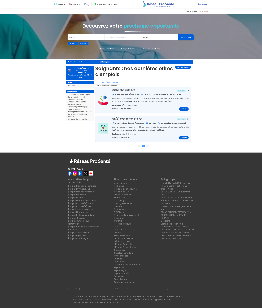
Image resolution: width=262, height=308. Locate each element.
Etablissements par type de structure (153, 299)
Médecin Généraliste (124, 244)
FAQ (131, 299)
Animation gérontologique (78, 107)
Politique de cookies (109, 302)
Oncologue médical (123, 253)
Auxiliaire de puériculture (125, 189)
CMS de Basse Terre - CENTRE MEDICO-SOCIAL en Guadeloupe (176, 234)
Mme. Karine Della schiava (130, 101)
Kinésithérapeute (122, 235)
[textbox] (86, 37)
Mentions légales (101, 296)
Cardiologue (120, 200)
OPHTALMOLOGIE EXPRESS (172, 238)
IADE (116, 226)
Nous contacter (155, 296)
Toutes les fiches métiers (122, 289)
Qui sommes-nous (81, 296)
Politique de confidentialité (85, 302)
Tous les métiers (73, 289)
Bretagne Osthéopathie (77, 119)
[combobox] (86, 37)
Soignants (92, 62)
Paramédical (73, 86)
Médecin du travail (123, 241)
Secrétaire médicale (124, 282)
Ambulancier (120, 186)
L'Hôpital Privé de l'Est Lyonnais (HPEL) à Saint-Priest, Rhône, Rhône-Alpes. (175, 186)
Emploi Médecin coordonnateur (84, 200)
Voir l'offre (184, 109)
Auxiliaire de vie (121, 191)
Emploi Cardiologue (78, 238)
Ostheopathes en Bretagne (79, 94)
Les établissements (103, 299)
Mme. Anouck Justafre (128, 130)
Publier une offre (137, 296)
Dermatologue (121, 209)
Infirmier (118, 232)
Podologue (119, 261)
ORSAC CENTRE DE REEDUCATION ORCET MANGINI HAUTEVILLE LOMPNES (176, 215)
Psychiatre (119, 267)
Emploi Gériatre (76, 197)
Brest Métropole (74, 104)
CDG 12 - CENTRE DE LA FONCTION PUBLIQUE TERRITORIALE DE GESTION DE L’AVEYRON (177, 200)
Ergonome (119, 218)
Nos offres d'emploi (82, 299)
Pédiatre (118, 258)
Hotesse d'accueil (122, 223)
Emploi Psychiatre (77, 194)
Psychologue (120, 270)
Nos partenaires (118, 296)
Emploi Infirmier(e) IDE (79, 189)
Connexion (202, 4)
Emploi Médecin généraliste (82, 186)
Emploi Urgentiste (77, 235)
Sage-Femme (121, 279)
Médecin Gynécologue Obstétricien (125, 249)
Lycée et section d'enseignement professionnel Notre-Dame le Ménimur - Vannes (80, 113)
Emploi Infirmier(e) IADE (80, 206)
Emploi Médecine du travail (82, 191)
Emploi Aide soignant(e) (81, 209)
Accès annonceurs (174, 296)
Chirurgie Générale (123, 203)
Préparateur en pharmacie (127, 264)
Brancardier (119, 197)
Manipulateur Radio (123, 238)
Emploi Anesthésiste (79, 232)
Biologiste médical (123, 194)
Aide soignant (120, 183)
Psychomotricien (122, 273)
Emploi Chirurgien (77, 218)
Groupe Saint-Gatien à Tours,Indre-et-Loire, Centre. (174, 225)
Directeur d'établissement (126, 215)
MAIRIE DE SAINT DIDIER (77, 102)
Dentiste (118, 206)
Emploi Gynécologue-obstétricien (79, 222)
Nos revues (120, 299)
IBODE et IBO (120, 229)
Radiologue (119, 276)
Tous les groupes (167, 289)
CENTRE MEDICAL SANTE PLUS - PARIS (177, 229)
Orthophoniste (121, 255)
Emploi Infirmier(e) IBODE (81, 203)
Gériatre (118, 221)
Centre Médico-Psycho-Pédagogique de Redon (77, 98)
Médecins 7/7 (167, 221)
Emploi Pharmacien (78, 212)
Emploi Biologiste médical (81, 215)
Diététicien (119, 212)
